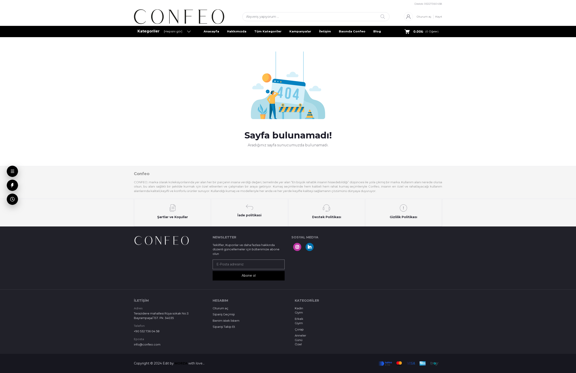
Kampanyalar (300, 31)
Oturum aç (423, 16)
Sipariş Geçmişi (224, 314)
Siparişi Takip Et (224, 326)
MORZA (181, 363)
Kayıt (438, 16)
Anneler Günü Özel (300, 340)
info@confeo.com (147, 344)
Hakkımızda (236, 31)
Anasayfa (211, 31)
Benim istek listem (226, 320)
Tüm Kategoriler (267, 31)
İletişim (325, 31)
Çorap (299, 329)
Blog (377, 31)
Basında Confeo (352, 31)
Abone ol (249, 276)
